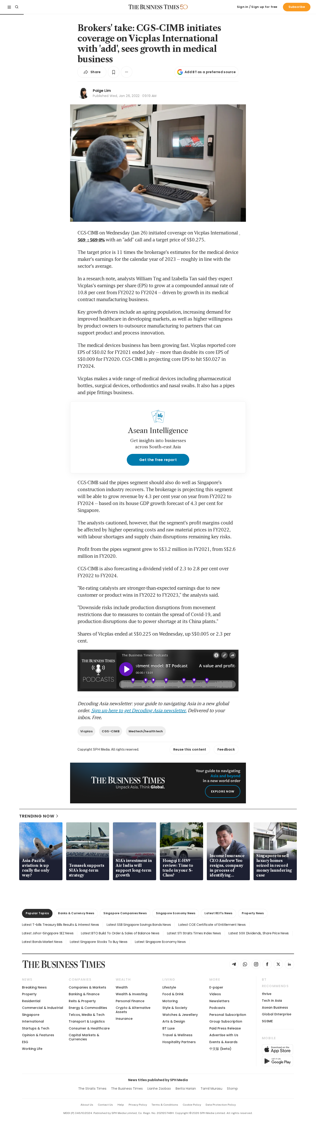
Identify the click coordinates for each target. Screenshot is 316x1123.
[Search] (16, 7)
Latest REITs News (218, 913)
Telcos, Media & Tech (87, 1014)
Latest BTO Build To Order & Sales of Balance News (120, 933)
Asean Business (275, 1007)
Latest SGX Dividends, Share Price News (259, 933)
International (33, 1021)
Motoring (170, 1001)
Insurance (124, 1018)
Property (29, 994)
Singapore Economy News (175, 913)
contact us (105, 1104)
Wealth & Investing (131, 994)
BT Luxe (168, 1028)
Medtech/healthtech (146, 731)
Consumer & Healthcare (89, 1028)
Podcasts (217, 1007)
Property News (253, 913)
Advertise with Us (223, 1035)
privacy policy (138, 1104)
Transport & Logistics (87, 1021)
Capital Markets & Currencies (84, 1037)
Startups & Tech (35, 1028)
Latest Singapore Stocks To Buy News (98, 941)
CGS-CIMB (110, 731)
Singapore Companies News (125, 913)
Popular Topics (37, 913)
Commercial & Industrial (42, 1007)
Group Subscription (225, 1021)
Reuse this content (189, 749)
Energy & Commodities (88, 1007)
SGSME (267, 1021)
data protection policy (221, 1104)
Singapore (30, 1014)
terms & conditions (165, 1104)
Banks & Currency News (76, 913)
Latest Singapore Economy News (160, 941)
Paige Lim (102, 90)
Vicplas (86, 731)
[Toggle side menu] (9, 7)
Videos (215, 994)
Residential (31, 1001)
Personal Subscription (227, 1014)
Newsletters (219, 1001)
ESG (25, 1042)
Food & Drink (173, 994)
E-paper (216, 987)
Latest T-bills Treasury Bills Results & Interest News (60, 924)
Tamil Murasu (211, 1088)
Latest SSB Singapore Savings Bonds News (139, 924)
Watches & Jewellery (180, 1014)
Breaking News (34, 987)
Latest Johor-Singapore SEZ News (47, 933)
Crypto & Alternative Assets (133, 1009)
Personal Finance (130, 1001)
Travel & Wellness (177, 1035)
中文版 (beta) (220, 1048)
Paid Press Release (225, 1028)
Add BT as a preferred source (210, 72)
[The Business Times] (153, 6)
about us (87, 1104)
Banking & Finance (84, 994)
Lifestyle (169, 987)
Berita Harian (186, 1088)
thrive (266, 994)
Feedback (226, 749)
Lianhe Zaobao (159, 1088)
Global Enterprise (276, 1014)
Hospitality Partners (179, 1042)
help (121, 1104)
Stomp (232, 1088)
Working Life (32, 1048)
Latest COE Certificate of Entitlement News (211, 924)
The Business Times (127, 1088)
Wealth (122, 987)
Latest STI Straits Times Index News (194, 933)
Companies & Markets (87, 987)
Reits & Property (82, 1001)
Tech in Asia (272, 1000)
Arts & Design (173, 1021)
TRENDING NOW (36, 816)
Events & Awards (223, 1042)
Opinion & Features (38, 1035)
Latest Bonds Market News (42, 941)
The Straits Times (92, 1088)
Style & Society (174, 1007)
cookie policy (192, 1104)
